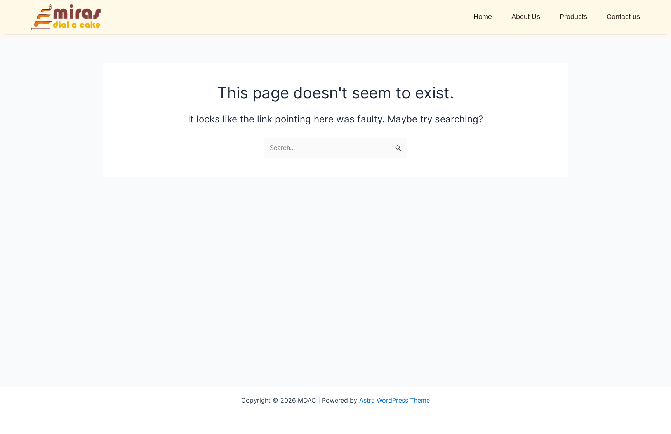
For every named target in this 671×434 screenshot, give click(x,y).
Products (573, 16)
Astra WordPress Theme (394, 400)
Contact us (623, 16)
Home (482, 16)
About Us (525, 16)
